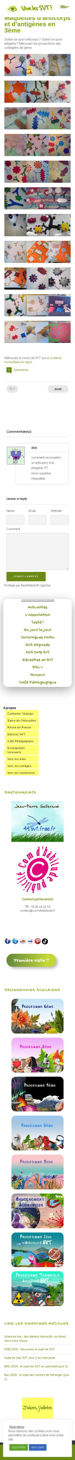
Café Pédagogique (37, 682)
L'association (37, 615)
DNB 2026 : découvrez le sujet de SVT (29, 1349)
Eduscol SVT (16, 734)
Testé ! (37, 622)
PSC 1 (37, 667)
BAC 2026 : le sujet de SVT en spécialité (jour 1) (36, 1366)
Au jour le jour (37, 630)
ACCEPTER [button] (18, 1447)
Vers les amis (17, 759)
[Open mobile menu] (64, 6)
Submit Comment (26, 576)
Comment (13, 529)
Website (56, 510)
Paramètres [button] (16, 1427)
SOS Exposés (37, 645)
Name (10, 510)
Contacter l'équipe (20, 713)
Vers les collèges (19, 766)
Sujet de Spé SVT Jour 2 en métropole (29, 1357)
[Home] (29, 12)
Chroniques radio (37, 637)
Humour (37, 675)
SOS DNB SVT (37, 652)
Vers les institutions (21, 772)
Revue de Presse (19, 727)
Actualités (37, 607)
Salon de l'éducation (22, 720)
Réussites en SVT (37, 660)
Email (32, 510)
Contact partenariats (37, 899)
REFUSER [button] (37, 1447)
